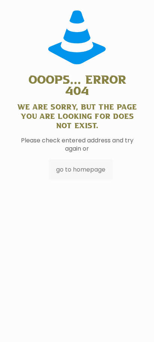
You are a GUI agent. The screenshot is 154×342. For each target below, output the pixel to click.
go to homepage (80, 169)
